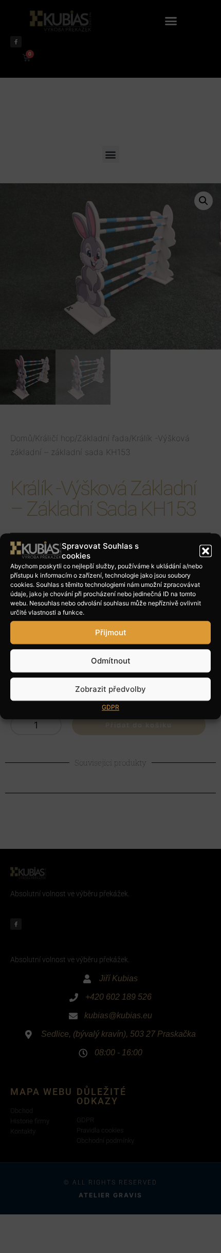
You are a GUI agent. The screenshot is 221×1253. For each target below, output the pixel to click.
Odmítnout (111, 661)
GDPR (110, 707)
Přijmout (110, 632)
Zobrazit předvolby (110, 689)
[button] (205, 551)
